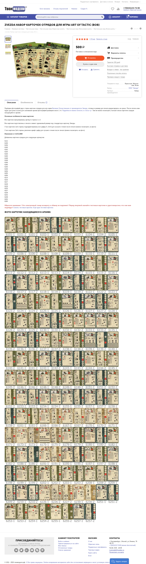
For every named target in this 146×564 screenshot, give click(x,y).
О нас (90, 541)
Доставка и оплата (106, 2)
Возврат (117, 2)
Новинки (74, 9)
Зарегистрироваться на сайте (68, 543)
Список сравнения (64, 550)
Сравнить (96, 69)
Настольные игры (32, 29)
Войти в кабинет (63, 541)
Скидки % (84, 9)
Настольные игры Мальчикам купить (79, 29)
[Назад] (132, 29)
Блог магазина (45, 9)
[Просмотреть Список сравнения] (118, 10)
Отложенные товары (65, 548)
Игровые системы (18, 29)
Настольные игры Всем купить (104, 29)
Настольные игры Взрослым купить (52, 29)
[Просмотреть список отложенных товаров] (112, 10)
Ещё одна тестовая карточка (43, 207)
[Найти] (102, 17)
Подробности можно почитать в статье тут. (77, 110)
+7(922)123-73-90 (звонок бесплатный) (122, 545)
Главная (7, 29)
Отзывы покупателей (60, 9)
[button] (119, 561)
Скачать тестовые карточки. (23, 207)
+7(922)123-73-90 (131, 8)
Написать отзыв (101, 39)
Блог (90, 556)
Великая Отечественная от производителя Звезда (69, 108)
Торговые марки (93, 550)
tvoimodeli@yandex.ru (116, 550)
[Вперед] (140, 29)
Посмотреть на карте (116, 552)
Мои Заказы (62, 546)
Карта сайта (92, 553)
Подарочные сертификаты (89, 2)
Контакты (125, 2)
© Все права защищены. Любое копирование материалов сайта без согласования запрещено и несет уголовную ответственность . (71, 562)
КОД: (129, 39)
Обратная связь (93, 544)
